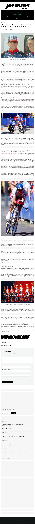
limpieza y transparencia (18, 311)
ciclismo (15, 335)
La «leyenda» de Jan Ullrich (8, 345)
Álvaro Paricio (8, 458)
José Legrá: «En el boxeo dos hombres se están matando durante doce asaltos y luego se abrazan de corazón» (17, 452)
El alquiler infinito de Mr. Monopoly (7, 428)
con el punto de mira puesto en (16, 99)
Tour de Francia (4, 338)
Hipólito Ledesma (8, 454)
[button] (17, 18)
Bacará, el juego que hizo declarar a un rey (8, 444)
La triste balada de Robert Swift (6, 456)
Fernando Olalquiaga (9, 441)
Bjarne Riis (10, 335)
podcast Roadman (19, 61)
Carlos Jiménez (8, 425)
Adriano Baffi (4, 335)
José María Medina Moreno (10, 421)
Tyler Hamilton (11, 338)
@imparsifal (25, 520)
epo (24, 335)
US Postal (17, 338)
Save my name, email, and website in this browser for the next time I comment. (13, 378)
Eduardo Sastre (8, 429)
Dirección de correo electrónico (6, 369)
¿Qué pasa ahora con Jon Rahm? (6, 420)
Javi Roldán (8, 433)
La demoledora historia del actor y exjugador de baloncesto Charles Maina (12, 424)
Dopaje (20, 335)
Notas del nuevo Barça (5, 432)
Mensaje (3, 355)
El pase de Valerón (4, 448)
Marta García (6, 29)
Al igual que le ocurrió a (6, 153)
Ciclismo (3, 22)
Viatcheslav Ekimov (24, 338)
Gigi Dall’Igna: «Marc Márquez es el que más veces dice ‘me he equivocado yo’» (13, 436)
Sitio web (3, 373)
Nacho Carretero (8, 450)
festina (28, 335)
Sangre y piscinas (4, 440)
